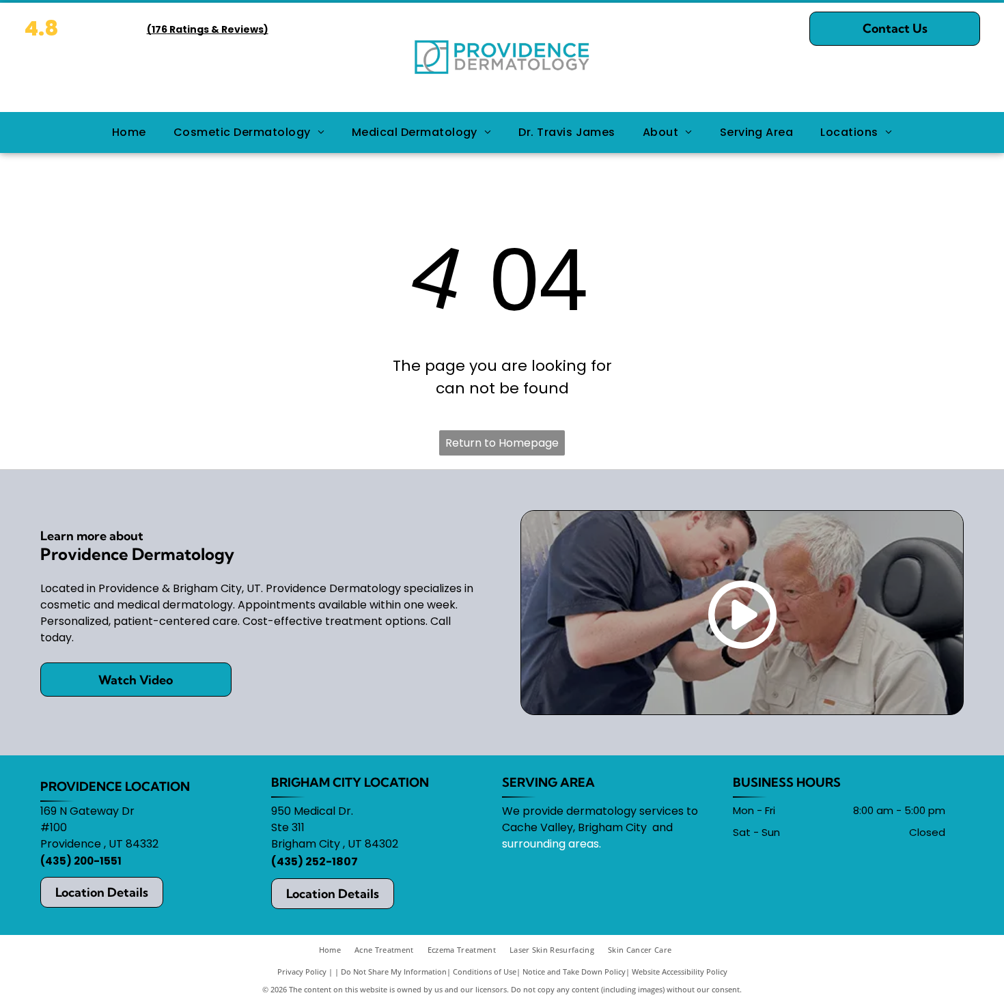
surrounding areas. (551, 844)
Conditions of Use (484, 971)
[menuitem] (129, 132)
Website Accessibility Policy (679, 971)
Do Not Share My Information (394, 971)
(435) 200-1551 (81, 861)
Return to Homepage (502, 443)
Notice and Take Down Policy (574, 971)
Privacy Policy (301, 971)
